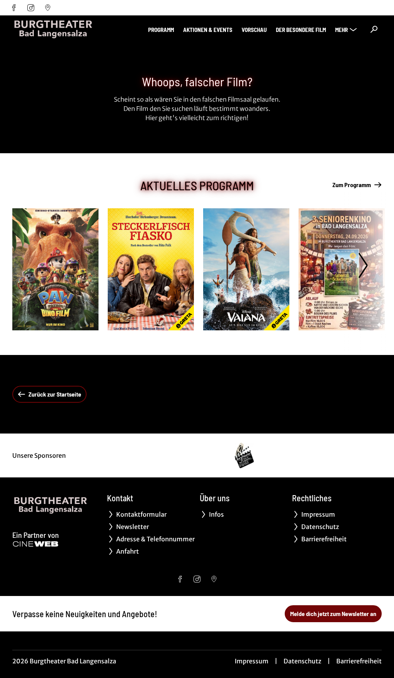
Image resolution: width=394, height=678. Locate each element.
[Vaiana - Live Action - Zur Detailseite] (246, 269)
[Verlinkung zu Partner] (244, 455)
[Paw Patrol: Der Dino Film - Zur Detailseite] (55, 269)
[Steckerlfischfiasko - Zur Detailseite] (151, 269)
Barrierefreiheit (359, 661)
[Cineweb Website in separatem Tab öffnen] (35, 544)
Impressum (252, 661)
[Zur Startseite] (66, 29)
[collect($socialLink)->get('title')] (14, 7)
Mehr (341, 29)
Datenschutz (302, 661)
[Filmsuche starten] (374, 29)
